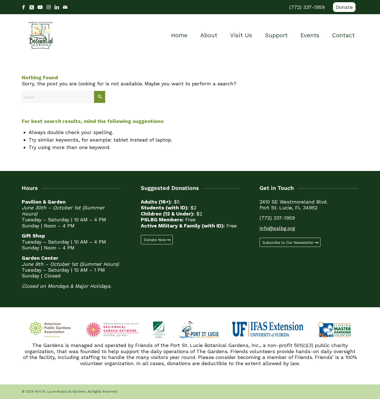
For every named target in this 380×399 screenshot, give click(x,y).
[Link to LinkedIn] (57, 7)
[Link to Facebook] (23, 7)
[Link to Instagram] (48, 7)
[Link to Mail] (65, 7)
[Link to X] (32, 7)
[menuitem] (342, 7)
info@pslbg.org (277, 228)
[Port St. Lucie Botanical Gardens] (40, 35)
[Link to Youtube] (40, 7)
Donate (344, 7)
